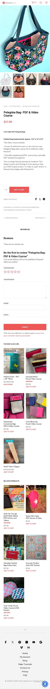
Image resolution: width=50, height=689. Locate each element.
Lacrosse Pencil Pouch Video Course (34, 378)
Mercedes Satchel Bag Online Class (10, 564)
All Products (16, 207)
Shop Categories (15, 106)
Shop (25, 661)
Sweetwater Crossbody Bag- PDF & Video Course (11, 424)
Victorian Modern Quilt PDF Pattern (33, 564)
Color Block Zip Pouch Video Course (34, 423)
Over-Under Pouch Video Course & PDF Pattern (11, 608)
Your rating (9, 268)
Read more (8, 384)
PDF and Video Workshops (31, 106)
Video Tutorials (25, 664)
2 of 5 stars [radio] (8, 271)
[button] (34, 2)
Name (6, 303)
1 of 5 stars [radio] (5, 271)
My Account (25, 657)
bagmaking (11, 210)
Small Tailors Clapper (12, 467)
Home (5, 106)
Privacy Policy (39, 681)
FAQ (25, 675)
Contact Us (25, 668)
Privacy (25, 672)
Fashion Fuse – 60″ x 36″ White (11, 378)
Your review (9, 279)
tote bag (28, 210)
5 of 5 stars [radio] (18, 271)
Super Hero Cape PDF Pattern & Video (34, 517)
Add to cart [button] (31, 387)
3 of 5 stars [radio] (11, 271)
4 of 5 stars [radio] (15, 271)
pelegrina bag (20, 210)
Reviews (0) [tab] (25, 229)
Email (7, 315)
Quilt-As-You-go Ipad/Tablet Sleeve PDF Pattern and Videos (11, 517)
